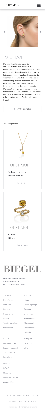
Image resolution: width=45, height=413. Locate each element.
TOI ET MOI (18, 165)
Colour (12, 172)
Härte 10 (21, 172)
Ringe (11, 238)
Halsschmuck (15, 175)
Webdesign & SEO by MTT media (22, 401)
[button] (39, 5)
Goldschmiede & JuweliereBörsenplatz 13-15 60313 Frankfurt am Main (15, 281)
